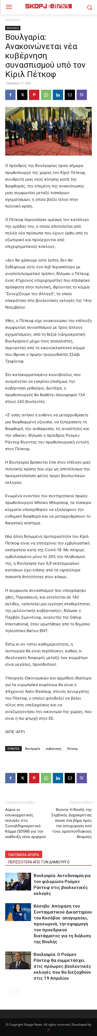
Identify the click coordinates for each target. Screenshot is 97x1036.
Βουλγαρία (32, 748)
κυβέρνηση (53, 748)
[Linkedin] (58, 95)
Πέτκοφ (72, 748)
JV (48, 1029)
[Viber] (82, 95)
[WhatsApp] (46, 95)
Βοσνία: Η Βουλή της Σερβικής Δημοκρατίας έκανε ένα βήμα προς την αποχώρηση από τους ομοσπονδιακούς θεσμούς (71, 823)
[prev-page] (8, 991)
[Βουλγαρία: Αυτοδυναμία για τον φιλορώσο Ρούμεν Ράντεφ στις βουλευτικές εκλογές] (18, 882)
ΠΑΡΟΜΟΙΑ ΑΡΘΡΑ (23, 855)
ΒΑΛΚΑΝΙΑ (12, 20)
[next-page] (16, 991)
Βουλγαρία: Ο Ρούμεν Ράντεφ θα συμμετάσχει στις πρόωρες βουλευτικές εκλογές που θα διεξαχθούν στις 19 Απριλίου (62, 966)
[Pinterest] (34, 95)
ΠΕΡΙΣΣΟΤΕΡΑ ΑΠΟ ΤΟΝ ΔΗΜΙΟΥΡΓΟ (39, 862)
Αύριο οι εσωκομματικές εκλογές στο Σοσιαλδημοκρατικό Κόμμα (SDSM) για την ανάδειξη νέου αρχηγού (25, 823)
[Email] (70, 95)
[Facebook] (10, 95)
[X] (22, 95)
